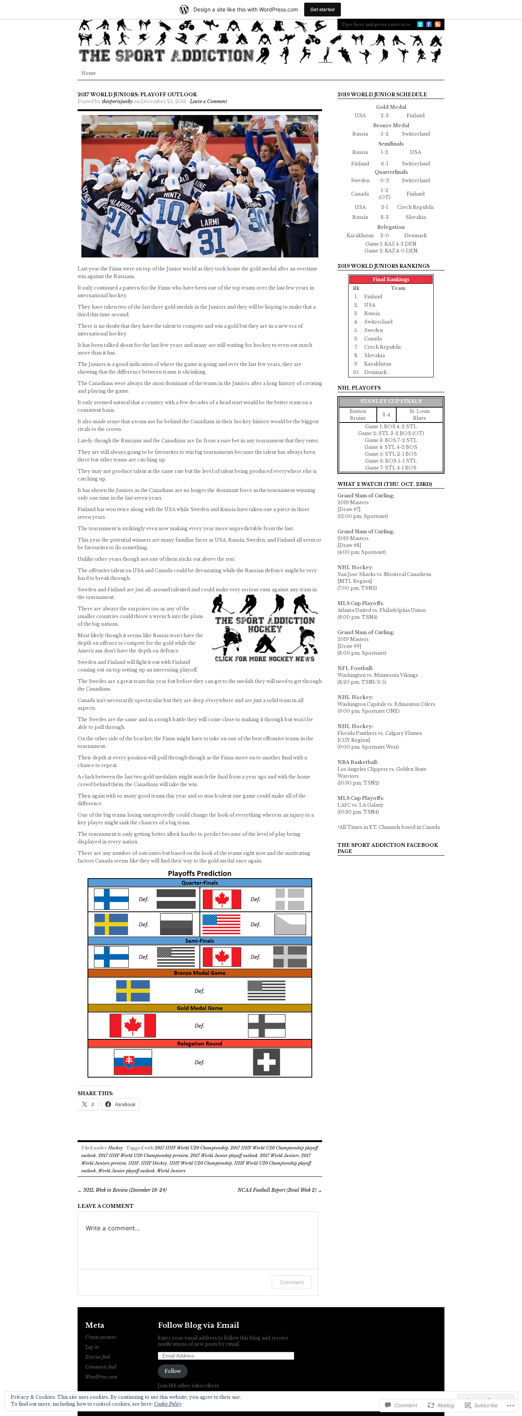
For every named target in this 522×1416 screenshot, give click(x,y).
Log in (92, 1347)
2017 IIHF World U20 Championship (191, 1148)
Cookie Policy (168, 1404)
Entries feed (97, 1357)
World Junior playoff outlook (126, 1170)
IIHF (133, 1163)
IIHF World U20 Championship (200, 1163)
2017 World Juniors (279, 1155)
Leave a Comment (208, 101)
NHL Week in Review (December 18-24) (122, 1190)
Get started (322, 9)
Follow (173, 1371)
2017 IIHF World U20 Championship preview (143, 1155)
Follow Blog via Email (198, 1325)
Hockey (115, 1148)
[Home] (261, 42)
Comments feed (100, 1367)
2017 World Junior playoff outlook (224, 1155)
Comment (292, 1282)
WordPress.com (101, 1377)
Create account (100, 1337)
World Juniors (171, 1170)
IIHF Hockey (154, 1163)
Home (88, 73)
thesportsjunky (117, 101)
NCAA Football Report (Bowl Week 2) (280, 1190)
